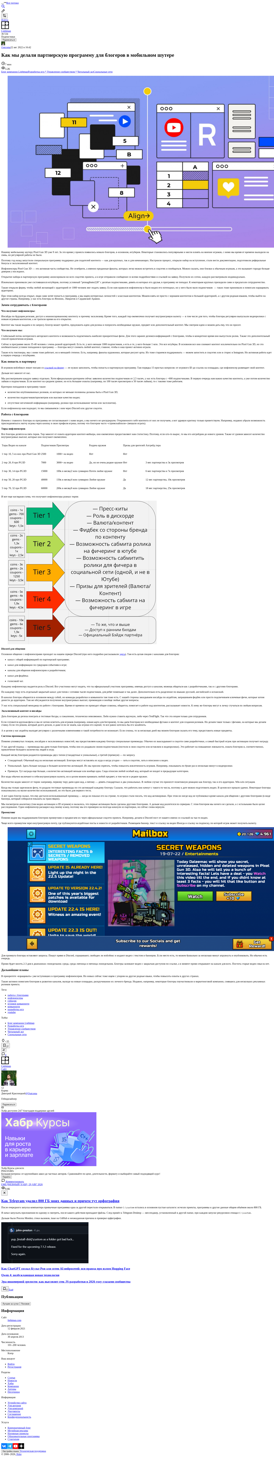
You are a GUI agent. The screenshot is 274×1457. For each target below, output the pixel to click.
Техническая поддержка (33, 1451)
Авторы (12, 1389)
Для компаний (15, 1408)
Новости (12, 1380)
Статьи (11, 1377)
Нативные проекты (18, 1433)
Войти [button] (4, 20)
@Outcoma (31, 1093)
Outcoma (5, 47)
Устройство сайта (17, 1402)
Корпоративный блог (19, 1427)
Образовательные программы (24, 1436)
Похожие (25, 1304)
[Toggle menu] (2, 3)
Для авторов (14, 1405)
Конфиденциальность (19, 1417)
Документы (14, 1411)
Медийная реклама (18, 1430)
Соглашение (14, 1414)
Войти (11, 1364)
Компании (13, 1386)
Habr (19, 1454)
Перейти (6, 1177)
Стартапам (13, 1439)
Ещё (11, 1289)
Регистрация (14, 1367)
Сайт (4, 1069)
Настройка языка (11, 1451)
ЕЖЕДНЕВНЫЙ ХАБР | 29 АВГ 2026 (22, 1184)
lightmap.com (14, 1320)
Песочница (14, 1392)
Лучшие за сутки (11, 1304)
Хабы (11, 1383)
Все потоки (12, 3)
